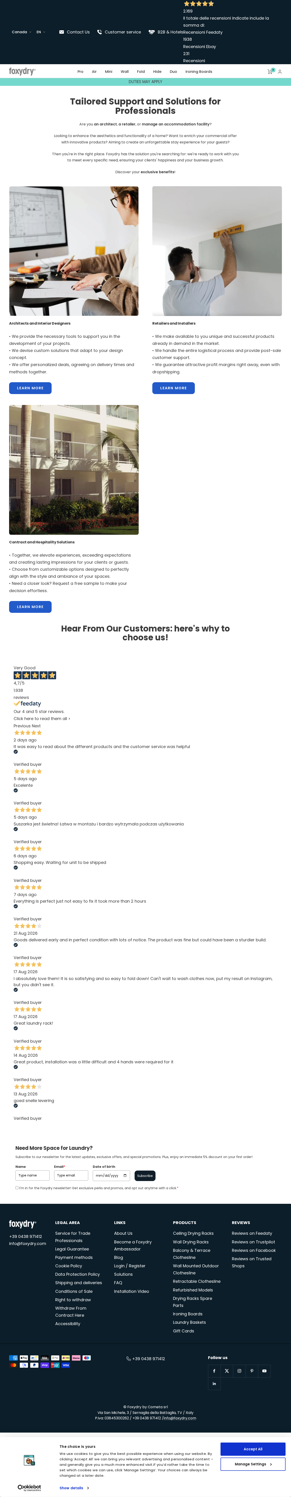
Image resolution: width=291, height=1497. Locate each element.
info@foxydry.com (27, 1243)
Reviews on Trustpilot (253, 1242)
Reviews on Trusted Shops (251, 1262)
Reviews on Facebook (254, 1250)
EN (39, 32)
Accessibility (67, 1323)
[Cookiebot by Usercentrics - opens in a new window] (29, 1488)
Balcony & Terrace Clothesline (191, 1254)
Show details (71, 1488)
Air (94, 71)
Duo (173, 71)
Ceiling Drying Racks (193, 1233)
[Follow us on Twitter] (227, 1371)
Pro (80, 71)
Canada (19, 32)
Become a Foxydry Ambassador (133, 1245)
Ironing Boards (199, 71)
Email (59, 1166)
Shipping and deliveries (78, 1283)
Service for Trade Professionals (72, 1236)
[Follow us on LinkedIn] (214, 1383)
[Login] (280, 72)
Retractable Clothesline (197, 1281)
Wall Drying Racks (191, 1242)
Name (20, 1166)
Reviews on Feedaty (252, 1233)
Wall (125, 71)
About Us (123, 1233)
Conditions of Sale (74, 1291)
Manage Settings (250, 1463)
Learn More (30, 388)
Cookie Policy (68, 1266)
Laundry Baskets (189, 1322)
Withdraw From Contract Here (70, 1311)
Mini (108, 71)
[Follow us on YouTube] (264, 1371)
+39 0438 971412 (25, 1236)
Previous (22, 726)
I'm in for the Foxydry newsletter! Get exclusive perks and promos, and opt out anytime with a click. (98, 1188)
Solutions (123, 1274)
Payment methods (74, 1257)
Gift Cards (183, 1331)
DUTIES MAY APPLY (145, 80)
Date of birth (104, 1166)
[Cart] (270, 71)
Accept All (253, 1449)
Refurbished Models (193, 1290)
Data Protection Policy (77, 1274)
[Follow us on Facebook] (214, 1371)
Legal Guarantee (72, 1249)
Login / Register (130, 1266)
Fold (141, 71)
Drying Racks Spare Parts (192, 1302)
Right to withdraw (73, 1300)
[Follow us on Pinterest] (252, 1371)
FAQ (118, 1283)
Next (36, 726)
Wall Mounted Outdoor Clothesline (196, 1269)
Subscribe (145, 1176)
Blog (118, 1257)
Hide (157, 71)
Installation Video (131, 1291)
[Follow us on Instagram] (239, 1371)
